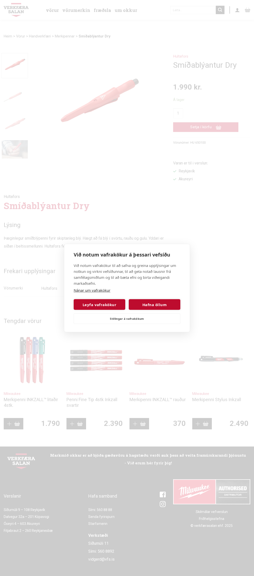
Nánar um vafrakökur (92, 290)
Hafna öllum (154, 304)
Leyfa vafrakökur (99, 304)
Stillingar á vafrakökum (127, 318)
